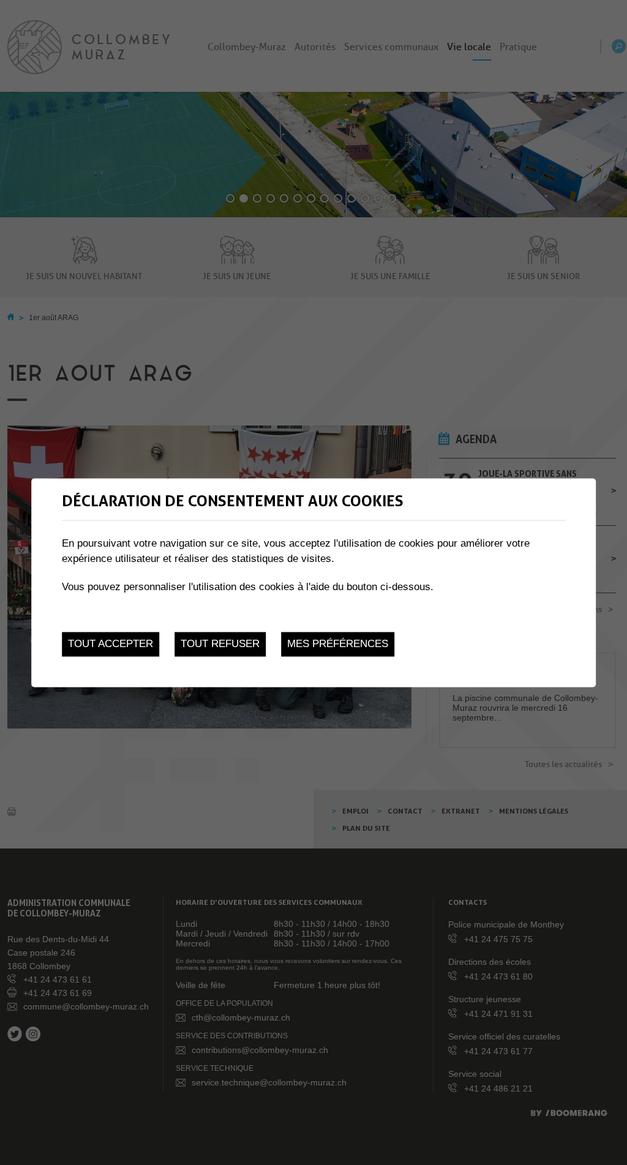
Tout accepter (110, 644)
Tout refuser (220, 644)
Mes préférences (337, 644)
